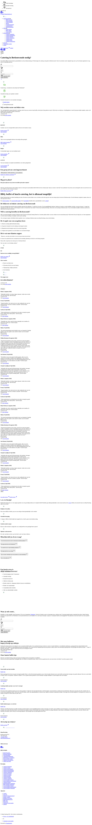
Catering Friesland (7, 777)
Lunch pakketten (19, 172)
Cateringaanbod (6, 18)
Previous (3, 288)
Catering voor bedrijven (8, 760)
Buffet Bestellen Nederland (9, 783)
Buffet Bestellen (6, 752)
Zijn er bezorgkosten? (5, 557)
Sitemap (5, 804)
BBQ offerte (8, 30)
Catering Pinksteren (10, 34)
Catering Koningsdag (10, 41)
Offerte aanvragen (7, 761)
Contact (11, 48)
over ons (5, 42)
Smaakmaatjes (9, 823)
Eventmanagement (10, 24)
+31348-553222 (4, 737)
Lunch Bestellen (6, 755)
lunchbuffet (26, 200)
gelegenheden (6, 33)
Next (2, 491)
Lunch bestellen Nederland (9, 788)
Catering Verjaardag (10, 37)
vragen (69, 502)
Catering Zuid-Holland (8, 769)
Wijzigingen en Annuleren (8, 757)
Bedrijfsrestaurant (9, 27)
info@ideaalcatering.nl (5, 738)
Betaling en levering (7, 798)
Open (2, 53)
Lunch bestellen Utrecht (8, 779)
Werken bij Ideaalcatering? (9, 795)
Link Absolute (8, 115)
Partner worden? (6, 797)
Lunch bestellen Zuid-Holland (9, 781)
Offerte (4, 28)
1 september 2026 (6, 76)
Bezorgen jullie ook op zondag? (7, 551)
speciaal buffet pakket (16, 200)
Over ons (5, 794)
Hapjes (7, 23)
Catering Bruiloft (9, 36)
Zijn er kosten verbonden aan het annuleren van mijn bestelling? (13, 554)
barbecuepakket (5, 200)
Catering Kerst (9, 39)
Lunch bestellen (9, 22)
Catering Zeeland (7, 782)
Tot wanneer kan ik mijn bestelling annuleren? (10, 547)
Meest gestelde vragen (8, 758)
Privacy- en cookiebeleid (8, 816)
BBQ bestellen (9, 19)
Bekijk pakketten (4, 77)
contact (4, 45)
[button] (47, 18)
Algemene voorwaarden (8, 803)
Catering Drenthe (7, 776)
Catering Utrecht (6, 767)
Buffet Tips (3, 671)
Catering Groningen (7, 778)
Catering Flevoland (7, 773)
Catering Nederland (7, 766)
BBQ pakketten (4, 172)
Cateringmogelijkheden (8, 756)
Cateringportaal (9, 25)
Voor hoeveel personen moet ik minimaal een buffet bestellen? (13, 540)
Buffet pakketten (11, 172)
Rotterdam (33, 614)
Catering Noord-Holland (8, 770)
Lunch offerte (9, 31)
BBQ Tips (5, 800)
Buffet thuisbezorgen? (8, 799)
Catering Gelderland (7, 772)
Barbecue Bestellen (7, 754)
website (46, 200)
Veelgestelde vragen (7, 43)
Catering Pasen (9, 40)
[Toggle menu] (1, 54)
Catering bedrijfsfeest (10, 35)
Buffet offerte (9, 29)
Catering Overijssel (7, 775)
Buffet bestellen (9, 21)
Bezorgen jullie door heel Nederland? (8, 544)
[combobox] (2, 70)
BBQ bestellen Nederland (8, 784)
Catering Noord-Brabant (8, 771)
